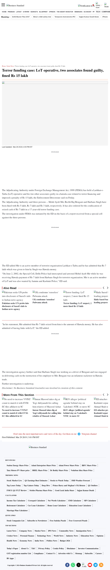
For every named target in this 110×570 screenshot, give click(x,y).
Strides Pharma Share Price (41, 490)
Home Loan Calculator (56, 505)
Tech (98, 12)
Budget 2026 (65, 540)
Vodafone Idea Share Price (81, 470)
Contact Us (50, 553)
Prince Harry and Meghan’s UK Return (69, 485)
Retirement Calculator (16, 505)
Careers (99, 553)
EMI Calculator (74, 500)
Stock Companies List (15, 520)
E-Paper (26, 12)
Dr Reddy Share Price (59, 470)
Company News (25, 530)
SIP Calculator (90, 500)
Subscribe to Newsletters (37, 520)
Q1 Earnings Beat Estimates (36, 480)
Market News (40, 530)
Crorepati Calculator (36, 500)
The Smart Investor (65, 12)
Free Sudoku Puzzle (58, 520)
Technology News (44, 535)
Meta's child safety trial (42, 17)
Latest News (11, 530)
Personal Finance (27, 535)
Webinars (78, 12)
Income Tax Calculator (16, 500)
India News (10, 66)
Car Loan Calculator (36, 505)
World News (58, 535)
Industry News (72, 535)
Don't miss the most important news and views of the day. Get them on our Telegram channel (55, 433)
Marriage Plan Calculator (17, 510)
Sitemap (78, 553)
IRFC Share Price (89, 465)
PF (94, 12)
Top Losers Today (14, 485)
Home (4, 12)
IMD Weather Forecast (81, 480)
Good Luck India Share (64, 490)
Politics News (52, 540)
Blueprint (43, 12)
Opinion (52, 12)
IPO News (52, 530)
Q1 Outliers (93, 485)
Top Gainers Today (31, 485)
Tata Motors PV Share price (18, 470)
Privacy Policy (44, 548)
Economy (87, 12)
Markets (34, 12)
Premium (11, 12)
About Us (25, 548)
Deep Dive (46, 485)
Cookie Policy (58, 548)
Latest (19, 12)
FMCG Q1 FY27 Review (17, 490)
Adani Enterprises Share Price (43, 465)
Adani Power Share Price (69, 465)
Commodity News (66, 530)
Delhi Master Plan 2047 (21, 17)
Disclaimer (71, 548)
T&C (33, 548)
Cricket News (12, 535)
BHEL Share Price (39, 470)
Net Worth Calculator (57, 500)
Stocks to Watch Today (59, 480)
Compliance (38, 553)
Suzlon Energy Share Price (17, 465)
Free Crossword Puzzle (78, 520)
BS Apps (10, 558)
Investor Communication (88, 548)
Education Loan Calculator (80, 505)
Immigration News (83, 530)
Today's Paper (12, 548)
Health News (12, 540)
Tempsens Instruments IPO (65, 17)
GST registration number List (19, 553)
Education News (87, 535)
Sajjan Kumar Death (85, 490)
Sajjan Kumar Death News (89, 17)
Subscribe (89, 553)
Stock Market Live (14, 480)
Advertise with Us (65, 553)
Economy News (26, 540)
